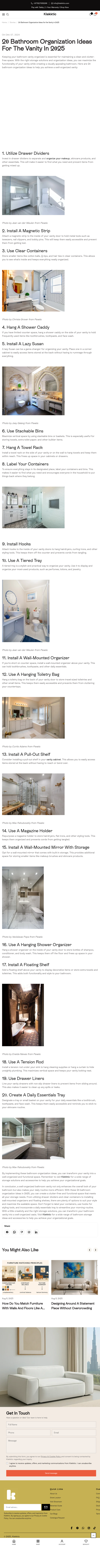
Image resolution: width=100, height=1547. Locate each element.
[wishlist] (90, 14)
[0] (95, 14)
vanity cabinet (53, 759)
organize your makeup (58, 158)
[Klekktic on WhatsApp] (83, 1528)
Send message (51, 1473)
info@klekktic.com (61, 3)
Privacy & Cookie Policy (51, 1456)
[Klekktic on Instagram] (88, 1528)
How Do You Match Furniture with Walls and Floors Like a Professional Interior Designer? (24, 1308)
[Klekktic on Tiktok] (94, 1528)
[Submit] (46, 1507)
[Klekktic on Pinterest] (77, 1528)
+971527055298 (40, 3)
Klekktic (65, 1176)
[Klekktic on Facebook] (71, 1528)
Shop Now (64, 7)
